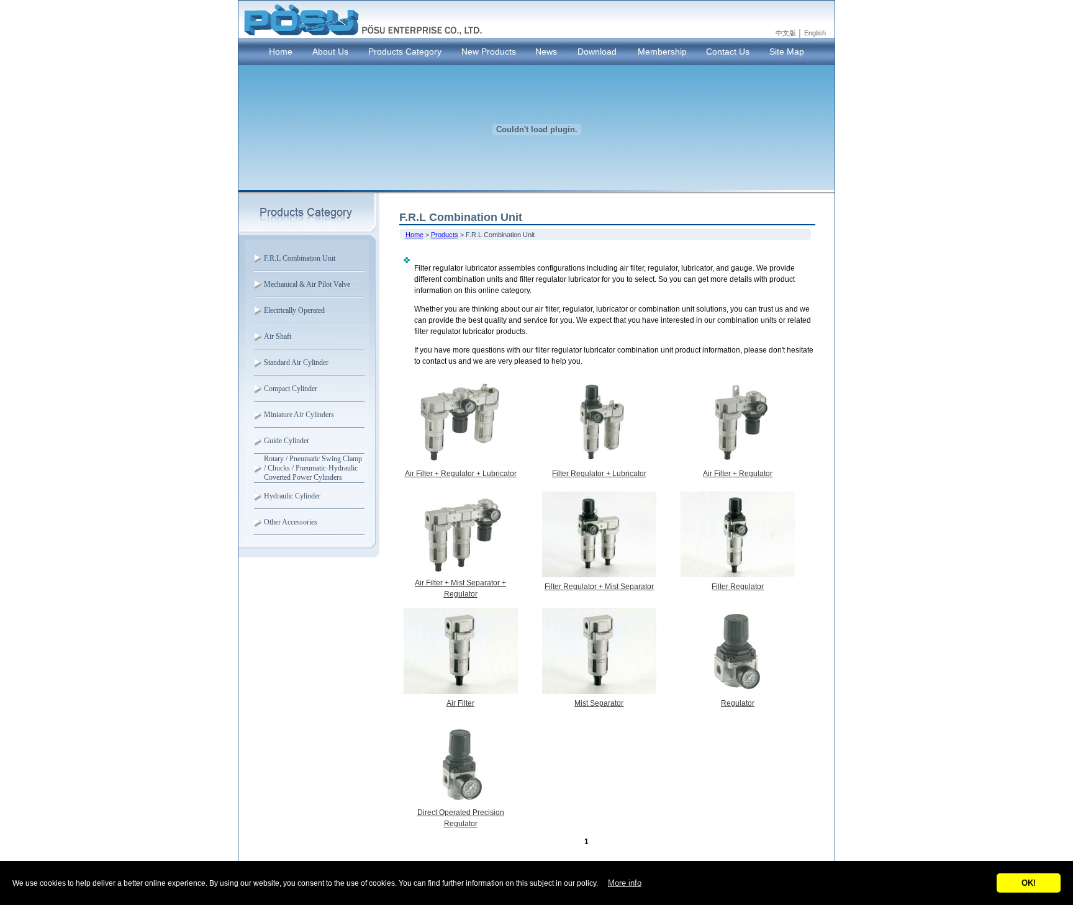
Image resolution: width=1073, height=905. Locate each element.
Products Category (404, 51)
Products (444, 234)
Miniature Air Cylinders (299, 414)
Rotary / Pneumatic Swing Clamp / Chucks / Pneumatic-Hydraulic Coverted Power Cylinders (313, 468)
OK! (1028, 883)
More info (624, 883)
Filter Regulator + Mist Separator (599, 586)
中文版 (786, 33)
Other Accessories (290, 522)
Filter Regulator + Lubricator (599, 473)
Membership (662, 51)
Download (597, 51)
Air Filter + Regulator (737, 473)
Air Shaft (277, 336)
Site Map (786, 51)
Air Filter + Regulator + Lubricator (461, 473)
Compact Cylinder (290, 388)
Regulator (737, 703)
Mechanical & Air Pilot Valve (307, 284)
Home (280, 51)
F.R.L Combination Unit (299, 258)
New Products (488, 51)
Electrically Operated (294, 310)
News (546, 51)
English (815, 33)
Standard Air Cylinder (296, 362)
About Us (330, 51)
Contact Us (727, 51)
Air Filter (460, 703)
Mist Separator (598, 703)
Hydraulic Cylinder (292, 496)
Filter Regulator (738, 586)
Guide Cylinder (286, 440)
